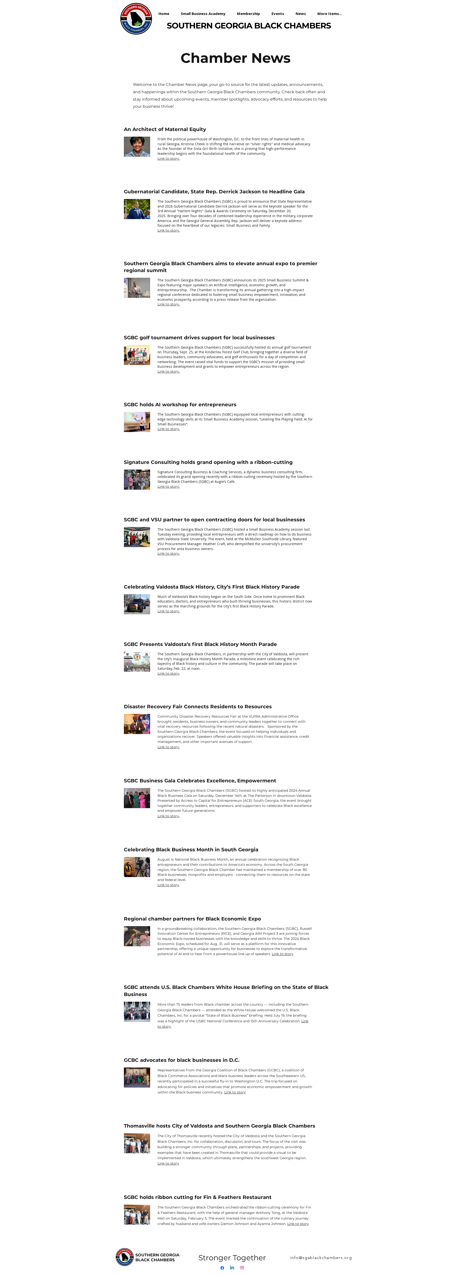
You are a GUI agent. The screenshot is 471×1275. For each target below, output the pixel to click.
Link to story (168, 885)
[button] (250, 13)
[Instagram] (241, 1267)
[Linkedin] (232, 1267)
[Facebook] (222, 1267)
